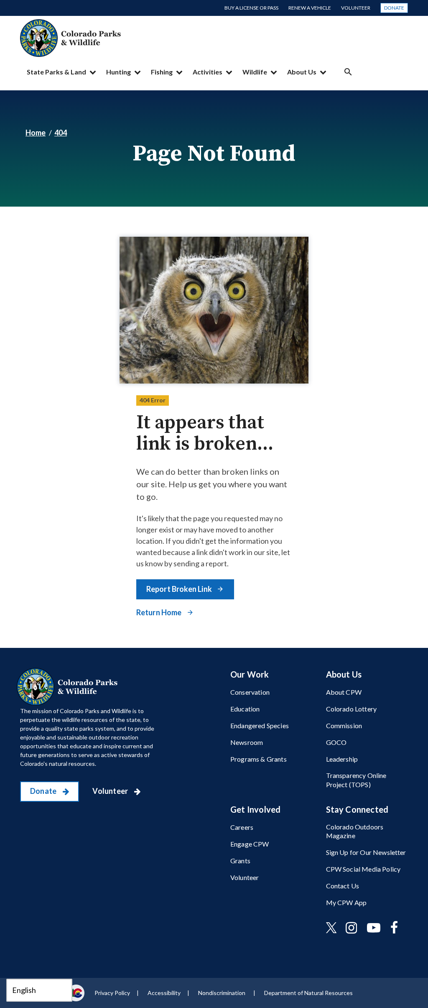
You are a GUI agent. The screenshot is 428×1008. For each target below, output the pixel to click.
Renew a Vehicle (309, 8)
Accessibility (164, 992)
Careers (241, 827)
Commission (344, 725)
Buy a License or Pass (251, 8)
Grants (240, 861)
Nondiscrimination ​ (222, 992)
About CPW (344, 692)
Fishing (162, 72)
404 (60, 132)
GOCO (336, 742)
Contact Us (342, 886)
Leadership (342, 759)
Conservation (250, 692)
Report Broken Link (179, 589)
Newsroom (246, 742)
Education (245, 709)
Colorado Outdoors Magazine (355, 831)
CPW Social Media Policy (363, 869)
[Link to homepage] (69, 687)
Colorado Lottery (351, 709)
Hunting (118, 72)
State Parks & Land (56, 72)
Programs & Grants (258, 759)
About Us (301, 72)
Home (35, 132)
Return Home (159, 612)
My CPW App (346, 902)
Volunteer (355, 8)
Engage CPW (249, 844)
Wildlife (254, 72)
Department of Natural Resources (308, 992)
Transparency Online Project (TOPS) (356, 779)
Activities (207, 72)
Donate (394, 8)
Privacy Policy (112, 992)
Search (348, 71)
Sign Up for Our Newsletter (366, 852)
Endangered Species (259, 725)
